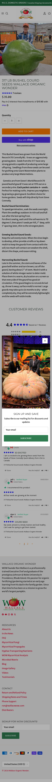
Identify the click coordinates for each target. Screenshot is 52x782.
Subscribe (26, 438)
